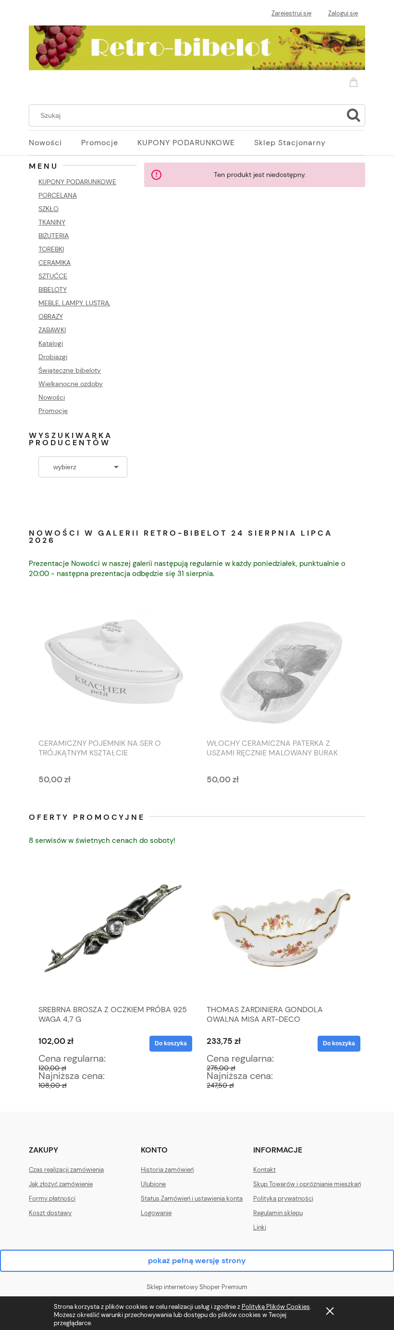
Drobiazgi (52, 356)
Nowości (51, 397)
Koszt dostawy (50, 1213)
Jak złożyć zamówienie (61, 1184)
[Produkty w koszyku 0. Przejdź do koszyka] (355, 80)
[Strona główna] (197, 46)
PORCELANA (57, 195)
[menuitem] (55, 143)
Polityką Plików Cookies (276, 1307)
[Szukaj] (354, 115)
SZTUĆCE (52, 276)
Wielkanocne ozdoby (70, 383)
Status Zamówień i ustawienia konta (192, 1198)
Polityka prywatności (283, 1198)
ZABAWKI (52, 330)
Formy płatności (52, 1198)
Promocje (53, 410)
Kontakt (264, 1170)
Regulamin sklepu (278, 1213)
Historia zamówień (167, 1170)
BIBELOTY (52, 289)
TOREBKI (51, 249)
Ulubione (153, 1184)
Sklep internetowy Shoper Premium (197, 1287)
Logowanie (156, 1213)
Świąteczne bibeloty (69, 370)
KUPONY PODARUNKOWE (77, 181)
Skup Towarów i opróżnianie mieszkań (307, 1184)
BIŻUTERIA (53, 235)
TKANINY (51, 222)
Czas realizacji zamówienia (66, 1170)
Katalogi (50, 343)
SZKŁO (48, 208)
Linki (259, 1227)
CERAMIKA (54, 262)
